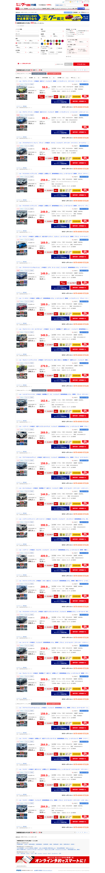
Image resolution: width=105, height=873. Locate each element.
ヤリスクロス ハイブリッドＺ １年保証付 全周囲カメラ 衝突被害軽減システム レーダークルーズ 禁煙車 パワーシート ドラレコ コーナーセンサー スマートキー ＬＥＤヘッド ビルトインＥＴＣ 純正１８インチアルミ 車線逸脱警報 (56, 205)
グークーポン (81, 34)
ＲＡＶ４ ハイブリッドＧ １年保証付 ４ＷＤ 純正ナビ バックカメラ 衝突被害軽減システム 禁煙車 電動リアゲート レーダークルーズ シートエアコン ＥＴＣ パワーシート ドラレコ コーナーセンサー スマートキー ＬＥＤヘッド (56, 580)
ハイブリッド (39, 8)
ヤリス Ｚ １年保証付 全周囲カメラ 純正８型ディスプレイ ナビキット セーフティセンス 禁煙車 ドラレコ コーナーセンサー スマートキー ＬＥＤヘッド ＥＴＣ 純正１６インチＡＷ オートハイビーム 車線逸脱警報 (56, 236)
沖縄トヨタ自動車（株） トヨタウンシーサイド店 (26, 849)
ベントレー (40, 853)
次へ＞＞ (86, 70)
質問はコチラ (73, 1)
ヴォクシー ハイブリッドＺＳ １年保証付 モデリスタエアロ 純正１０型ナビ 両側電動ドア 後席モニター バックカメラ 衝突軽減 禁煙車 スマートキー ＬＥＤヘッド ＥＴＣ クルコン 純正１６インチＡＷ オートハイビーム (56, 359)
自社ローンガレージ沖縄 (49, 849)
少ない (67, 77)
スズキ (18, 853)
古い (26, 77)
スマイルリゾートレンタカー (60, 849)
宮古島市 (72, 844)
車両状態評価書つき (82, 30)
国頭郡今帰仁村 (67, 844)
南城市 (51, 844)
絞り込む (81, 64)
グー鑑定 (52, 8)
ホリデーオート (41, 849)
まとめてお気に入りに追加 (39, 73)
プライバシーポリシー (47, 870)
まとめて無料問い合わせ (54, 73)
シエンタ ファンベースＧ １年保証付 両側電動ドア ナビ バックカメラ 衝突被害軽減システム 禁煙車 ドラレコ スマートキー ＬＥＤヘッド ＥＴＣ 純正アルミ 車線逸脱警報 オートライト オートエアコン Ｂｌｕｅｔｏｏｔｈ (56, 394)
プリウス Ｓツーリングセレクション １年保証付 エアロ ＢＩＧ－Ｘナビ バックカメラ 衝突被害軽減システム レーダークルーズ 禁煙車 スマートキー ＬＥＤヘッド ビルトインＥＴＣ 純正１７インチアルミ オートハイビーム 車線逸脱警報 (56, 267)
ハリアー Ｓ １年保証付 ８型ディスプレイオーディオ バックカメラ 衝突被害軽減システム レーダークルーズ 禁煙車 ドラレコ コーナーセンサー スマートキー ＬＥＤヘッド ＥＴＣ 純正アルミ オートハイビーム (56, 426)
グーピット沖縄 (71, 8)
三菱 (60, 853)
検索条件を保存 (60, 64)
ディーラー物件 (71, 34)
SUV (34, 8)
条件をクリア (68, 64)
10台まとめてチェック (22, 73)
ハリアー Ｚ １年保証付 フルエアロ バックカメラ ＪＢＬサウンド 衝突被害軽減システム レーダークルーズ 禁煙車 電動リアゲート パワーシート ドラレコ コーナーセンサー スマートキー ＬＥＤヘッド (56, 549)
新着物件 (52, 52)
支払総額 (19, 43)
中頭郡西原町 (45, 844)
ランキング (57, 8)
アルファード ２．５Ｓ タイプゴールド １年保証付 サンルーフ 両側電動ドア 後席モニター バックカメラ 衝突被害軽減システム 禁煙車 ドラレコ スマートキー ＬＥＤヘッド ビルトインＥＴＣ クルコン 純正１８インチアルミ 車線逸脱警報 (56, 329)
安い (35, 77)
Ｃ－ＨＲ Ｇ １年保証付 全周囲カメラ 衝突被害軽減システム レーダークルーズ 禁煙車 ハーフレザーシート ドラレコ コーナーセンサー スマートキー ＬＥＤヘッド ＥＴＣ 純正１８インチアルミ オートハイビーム (56, 298)
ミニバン (30, 8)
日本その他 (23, 853)
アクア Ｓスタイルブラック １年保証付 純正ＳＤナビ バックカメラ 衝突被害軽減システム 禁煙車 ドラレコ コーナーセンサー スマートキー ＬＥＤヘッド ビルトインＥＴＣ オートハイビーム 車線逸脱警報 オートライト (56, 457)
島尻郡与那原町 (32, 844)
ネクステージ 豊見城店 (21, 106)
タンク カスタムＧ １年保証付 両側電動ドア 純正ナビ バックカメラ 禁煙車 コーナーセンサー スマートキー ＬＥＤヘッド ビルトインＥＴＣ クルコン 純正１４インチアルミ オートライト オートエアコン (56, 488)
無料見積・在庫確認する (79, 101)
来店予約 (45, 48)
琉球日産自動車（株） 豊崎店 (74, 849)
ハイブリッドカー (54, 53)
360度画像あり (71, 36)
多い (63, 77)
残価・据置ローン (73, 52)
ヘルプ (79, 1)
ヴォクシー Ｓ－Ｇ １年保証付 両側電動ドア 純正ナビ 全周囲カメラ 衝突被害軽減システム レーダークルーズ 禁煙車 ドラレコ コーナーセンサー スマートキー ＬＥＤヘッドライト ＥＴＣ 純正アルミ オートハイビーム (56, 673)
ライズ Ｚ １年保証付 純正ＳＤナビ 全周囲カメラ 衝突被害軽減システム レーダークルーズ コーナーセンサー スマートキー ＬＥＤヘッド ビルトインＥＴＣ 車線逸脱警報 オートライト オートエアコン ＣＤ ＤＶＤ (56, 769)
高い (39, 77)
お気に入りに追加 (86, 1)
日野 (35, 853)
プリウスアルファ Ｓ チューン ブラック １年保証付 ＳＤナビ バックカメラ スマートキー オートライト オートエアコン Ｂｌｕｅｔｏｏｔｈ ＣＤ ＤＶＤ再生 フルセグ (56, 142)
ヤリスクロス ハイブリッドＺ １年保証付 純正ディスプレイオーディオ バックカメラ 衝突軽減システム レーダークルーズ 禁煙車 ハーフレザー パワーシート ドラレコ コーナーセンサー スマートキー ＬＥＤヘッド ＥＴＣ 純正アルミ (56, 611)
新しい (21, 77)
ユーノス (45, 853)
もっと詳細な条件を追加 (25, 63)
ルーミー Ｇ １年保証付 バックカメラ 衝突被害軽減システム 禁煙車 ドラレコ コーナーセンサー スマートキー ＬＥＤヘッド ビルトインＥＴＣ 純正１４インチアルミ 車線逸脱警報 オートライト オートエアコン (56, 642)
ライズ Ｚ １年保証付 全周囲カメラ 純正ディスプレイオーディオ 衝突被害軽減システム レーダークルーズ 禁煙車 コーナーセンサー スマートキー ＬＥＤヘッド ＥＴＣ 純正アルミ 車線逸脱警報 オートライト (56, 738)
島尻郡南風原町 (39, 844)
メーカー (21, 8)
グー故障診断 (71, 32)
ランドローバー (55, 853)
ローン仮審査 (83, 50)
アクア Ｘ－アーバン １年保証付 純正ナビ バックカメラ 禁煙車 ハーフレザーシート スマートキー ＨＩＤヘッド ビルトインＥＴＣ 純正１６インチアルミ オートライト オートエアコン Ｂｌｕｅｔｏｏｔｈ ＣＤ (56, 81)
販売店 (61, 5)
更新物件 (60, 52)
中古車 (17, 8)
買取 (76, 8)
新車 (44, 52)
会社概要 (36, 870)
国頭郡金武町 (55, 844)
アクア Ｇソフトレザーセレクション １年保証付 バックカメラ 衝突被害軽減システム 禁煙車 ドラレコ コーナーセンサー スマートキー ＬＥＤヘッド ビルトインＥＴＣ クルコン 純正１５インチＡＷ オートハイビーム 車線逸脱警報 (56, 707)
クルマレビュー (64, 8)
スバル (32, 853)
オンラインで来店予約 (60, 101)
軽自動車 (26, 8)
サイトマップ (66, 1)
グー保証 (80, 32)
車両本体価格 (27, 43)
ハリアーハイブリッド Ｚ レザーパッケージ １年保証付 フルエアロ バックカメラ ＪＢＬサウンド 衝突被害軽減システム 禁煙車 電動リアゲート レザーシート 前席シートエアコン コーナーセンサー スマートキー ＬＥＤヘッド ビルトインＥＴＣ (56, 519)
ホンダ (49, 853)
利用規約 (40, 870)
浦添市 (61, 844)
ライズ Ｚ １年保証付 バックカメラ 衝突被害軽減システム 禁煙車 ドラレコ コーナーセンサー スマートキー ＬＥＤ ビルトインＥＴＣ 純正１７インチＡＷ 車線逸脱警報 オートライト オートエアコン (56, 800)
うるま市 (25, 844)
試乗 (51, 48)
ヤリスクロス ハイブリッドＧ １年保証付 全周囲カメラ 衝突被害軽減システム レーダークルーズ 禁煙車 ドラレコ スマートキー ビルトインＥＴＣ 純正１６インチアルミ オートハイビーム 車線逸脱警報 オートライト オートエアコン (56, 173)
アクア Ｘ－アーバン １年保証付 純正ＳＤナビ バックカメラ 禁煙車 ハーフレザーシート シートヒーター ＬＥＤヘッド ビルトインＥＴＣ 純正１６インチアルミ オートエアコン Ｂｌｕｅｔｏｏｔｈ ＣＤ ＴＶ (56, 112)
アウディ (28, 853)
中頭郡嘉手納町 (20, 844)
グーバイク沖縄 (81, 8)
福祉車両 (44, 8)
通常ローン (71, 51)
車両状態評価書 (76, 96)
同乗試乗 (60, 48)
